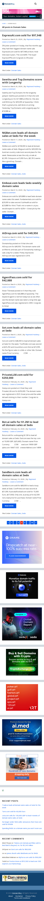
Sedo (24, 174)
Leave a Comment (8, 42)
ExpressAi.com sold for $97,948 (21, 35)
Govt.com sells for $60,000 (21, 849)
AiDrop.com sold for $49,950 (20, 233)
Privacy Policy (31, 896)
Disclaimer (19, 896)
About (10, 896)
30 (32, 523)
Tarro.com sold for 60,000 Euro (13, 811)
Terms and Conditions (22, 898)
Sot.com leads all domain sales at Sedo (21, 329)
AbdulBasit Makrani (9, 857)
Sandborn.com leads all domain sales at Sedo (17, 473)
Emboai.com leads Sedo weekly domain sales (21, 184)
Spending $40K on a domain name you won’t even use (22, 828)
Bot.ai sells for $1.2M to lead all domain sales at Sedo (20, 423)
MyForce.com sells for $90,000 (30, 857)
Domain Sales (16, 70)
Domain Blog (17, 893)
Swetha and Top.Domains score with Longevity (22, 81)
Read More (9, 63)
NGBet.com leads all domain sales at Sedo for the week (20, 134)
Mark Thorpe (6, 843)
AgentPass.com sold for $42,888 (17, 278)
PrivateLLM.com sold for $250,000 (17, 376)
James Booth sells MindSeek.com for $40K (22, 853)
